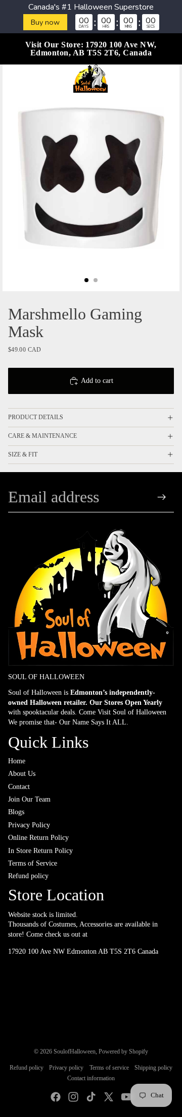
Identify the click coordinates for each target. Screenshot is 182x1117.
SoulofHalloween (75, 1051)
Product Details (35, 417)
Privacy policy (66, 1067)
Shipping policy (153, 1067)
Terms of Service (32, 863)
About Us (21, 773)
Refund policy (28, 876)
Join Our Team (29, 799)
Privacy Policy (29, 825)
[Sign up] (162, 497)
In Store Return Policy (40, 851)
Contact (19, 787)
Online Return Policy (38, 837)
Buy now (45, 22)
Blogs (16, 812)
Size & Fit (22, 454)
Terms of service (109, 1067)
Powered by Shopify (123, 1051)
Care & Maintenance (42, 435)
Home (16, 761)
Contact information (91, 1078)
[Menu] (11, 78)
